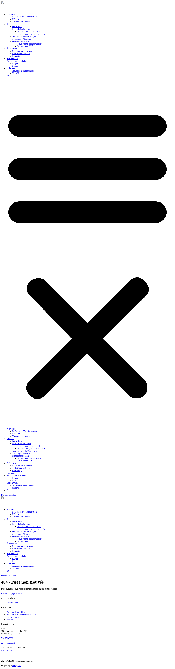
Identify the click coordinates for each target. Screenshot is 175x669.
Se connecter (12, 603)
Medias (10, 619)
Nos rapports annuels (21, 21)
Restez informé (13, 617)
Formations (17, 26)
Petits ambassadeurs (20, 41)
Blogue (15, 63)
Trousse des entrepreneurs (23, 71)
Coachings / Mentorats (21, 39)
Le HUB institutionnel (21, 29)
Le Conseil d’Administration (24, 17)
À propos (11, 14)
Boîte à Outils (12, 68)
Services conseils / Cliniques (24, 36)
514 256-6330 (7, 638)
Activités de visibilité (21, 53)
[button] (87, 252)
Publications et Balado (16, 61)
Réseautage (17, 56)
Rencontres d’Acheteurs (22, 51)
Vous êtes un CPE (25, 46)
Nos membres (12, 58)
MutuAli (15, 73)
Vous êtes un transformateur (29, 44)
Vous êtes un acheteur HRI (29, 31)
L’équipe (16, 19)
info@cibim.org (8, 643)
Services (10, 24)
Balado (15, 66)
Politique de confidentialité (18, 612)
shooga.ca (16, 665)
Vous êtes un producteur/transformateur (34, 34)
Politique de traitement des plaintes (21, 614)
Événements (12, 49)
